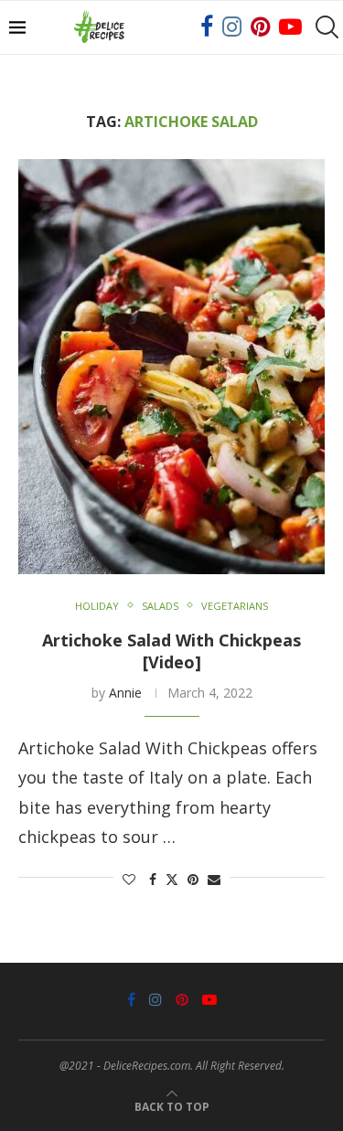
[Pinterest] (260, 27)
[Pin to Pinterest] (193, 879)
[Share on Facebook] (152, 879)
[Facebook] (206, 27)
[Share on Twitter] (172, 879)
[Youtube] (290, 27)
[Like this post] (129, 879)
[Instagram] (231, 27)
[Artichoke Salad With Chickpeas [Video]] (171, 366)
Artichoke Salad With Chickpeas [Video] (171, 651)
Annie (125, 692)
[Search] (325, 27)
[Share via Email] (214, 879)
